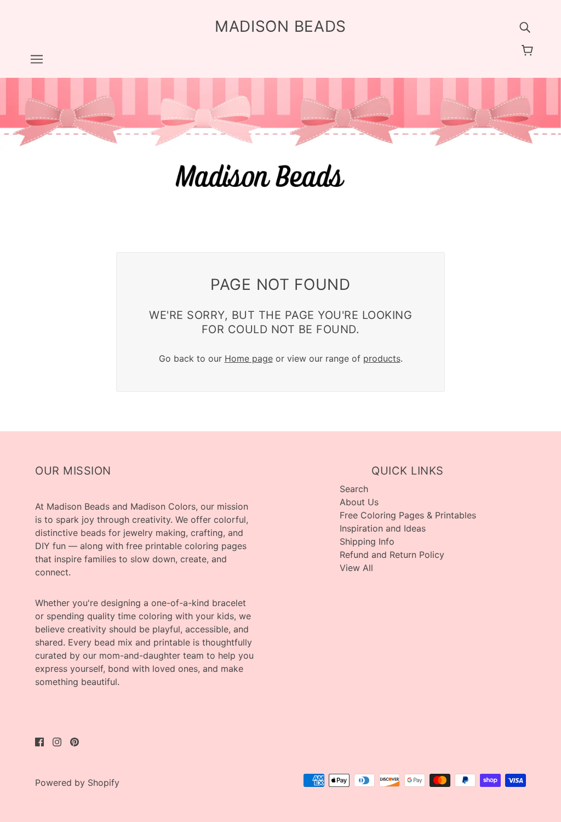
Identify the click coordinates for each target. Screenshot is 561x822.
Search (354, 488)
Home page (249, 358)
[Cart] (529, 50)
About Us (359, 501)
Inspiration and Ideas (383, 528)
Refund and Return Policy (392, 554)
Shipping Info (367, 541)
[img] (525, 26)
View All (356, 567)
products (381, 358)
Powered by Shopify (77, 782)
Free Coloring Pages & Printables (408, 515)
